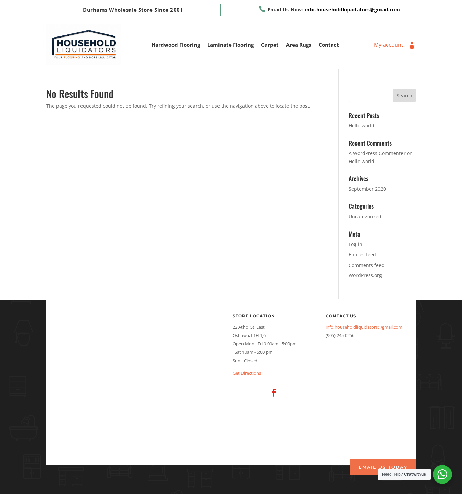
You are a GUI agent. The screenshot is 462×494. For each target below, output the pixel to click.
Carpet (270, 45)
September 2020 (367, 189)
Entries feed (362, 254)
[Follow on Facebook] (273, 392)
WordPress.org (365, 275)
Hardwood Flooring (176, 45)
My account (388, 45)
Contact (329, 45)
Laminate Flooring (230, 45)
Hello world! (362, 125)
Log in (355, 244)
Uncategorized (365, 216)
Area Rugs (298, 45)
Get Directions (247, 373)
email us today (383, 467)
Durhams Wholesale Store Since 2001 (133, 9)
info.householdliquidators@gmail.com (352, 9)
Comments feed (367, 265)
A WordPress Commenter (377, 153)
